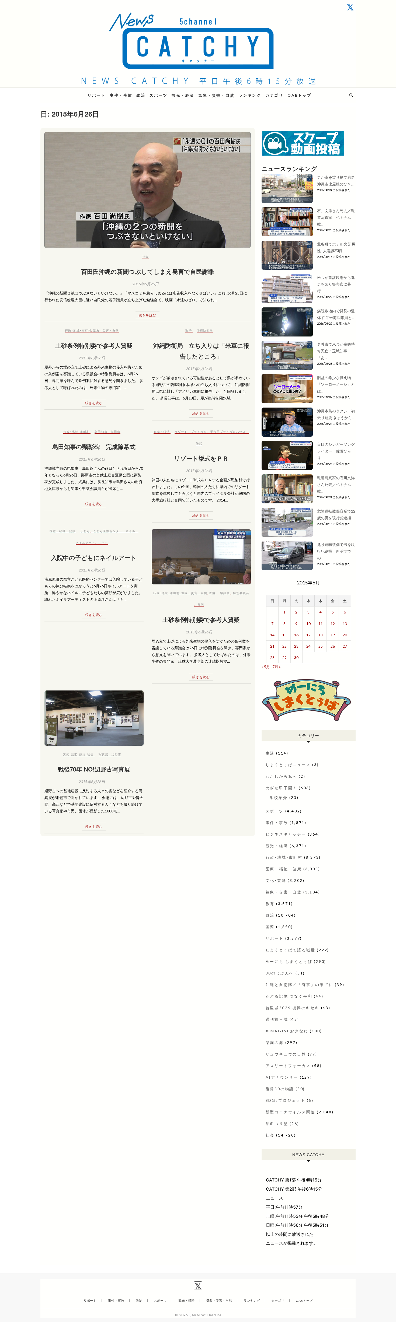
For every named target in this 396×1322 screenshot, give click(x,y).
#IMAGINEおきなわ (287, 1031)
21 (272, 646)
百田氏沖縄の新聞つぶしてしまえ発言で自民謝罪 (147, 271)
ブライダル (199, 431)
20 (345, 635)
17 (308, 635)
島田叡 (115, 431)
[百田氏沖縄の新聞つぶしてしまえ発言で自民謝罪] (147, 190)
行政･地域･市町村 (78, 330)
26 (333, 646)
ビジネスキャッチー (286, 834)
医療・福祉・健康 (62, 531)
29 (284, 657)
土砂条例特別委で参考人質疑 (94, 345)
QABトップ (299, 95)
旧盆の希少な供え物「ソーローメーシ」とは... (336, 384)
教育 (270, 903)
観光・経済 (183, 95)
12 (333, 623)
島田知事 (101, 431)
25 (320, 646)
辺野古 (116, 754)
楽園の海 (275, 1042)
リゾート (181, 431)
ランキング (250, 95)
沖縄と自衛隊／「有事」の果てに (300, 984)
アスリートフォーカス (288, 1065)
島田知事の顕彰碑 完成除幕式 (94, 446)
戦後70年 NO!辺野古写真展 (94, 769)
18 (320, 635)
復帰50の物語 (280, 1088)
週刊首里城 (277, 1019)
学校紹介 (279, 797)
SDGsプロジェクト (285, 1100)
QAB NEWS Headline (68, 92)
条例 (200, 604)
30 (296, 657)
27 (345, 646)
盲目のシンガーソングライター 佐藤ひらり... (336, 451)
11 (320, 623)
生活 (270, 753)
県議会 (225, 593)
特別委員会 (241, 593)
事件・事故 (121, 95)
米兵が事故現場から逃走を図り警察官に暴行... (336, 284)
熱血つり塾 (277, 1123)
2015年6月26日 (145, 284)
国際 (270, 926)
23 (296, 646)
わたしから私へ (281, 776)
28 (272, 657)
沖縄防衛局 (205, 330)
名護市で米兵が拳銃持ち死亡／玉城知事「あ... (336, 351)
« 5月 (266, 666)
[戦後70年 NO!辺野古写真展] (94, 718)
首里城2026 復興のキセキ (292, 1007)
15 (284, 635)
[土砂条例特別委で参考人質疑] (201, 556)
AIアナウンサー (282, 1077)
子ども (85, 531)
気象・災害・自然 (216, 95)
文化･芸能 (70, 754)
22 (284, 646)
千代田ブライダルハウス (228, 431)
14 (272, 635)
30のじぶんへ (280, 973)
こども (103, 542)
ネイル (130, 531)
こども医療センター (107, 531)
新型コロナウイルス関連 (290, 1112)
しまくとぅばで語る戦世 (290, 950)
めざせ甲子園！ (281, 788)
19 (333, 635)
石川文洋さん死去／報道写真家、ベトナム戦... (336, 217)
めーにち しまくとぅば (289, 961)
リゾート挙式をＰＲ (201, 458)
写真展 (103, 754)
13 (345, 623)
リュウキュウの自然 (286, 1054)
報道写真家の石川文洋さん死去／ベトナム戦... (336, 484)
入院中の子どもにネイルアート (94, 557)
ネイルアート (85, 542)
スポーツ (159, 95)
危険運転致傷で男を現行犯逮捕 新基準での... (336, 551)
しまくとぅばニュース (288, 764)
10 (308, 623)
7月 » (276, 666)
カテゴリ (274, 95)
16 (296, 635)
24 (308, 646)
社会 (145, 256)
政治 (140, 95)
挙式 (199, 443)
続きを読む (147, 315)
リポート (97, 95)
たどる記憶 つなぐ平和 (289, 996)
